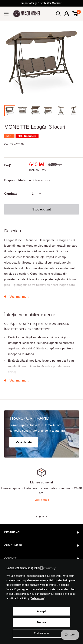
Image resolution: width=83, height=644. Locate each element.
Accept (41, 611)
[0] (75, 13)
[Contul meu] (66, 13)
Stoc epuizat (41, 209)
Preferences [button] (37, 598)
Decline (41, 622)
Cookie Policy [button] (21, 593)
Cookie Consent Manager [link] (21, 567)
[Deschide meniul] (6, 13)
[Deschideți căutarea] (58, 13)
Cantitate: (11, 193)
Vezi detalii (21, 499)
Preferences (41, 633)
